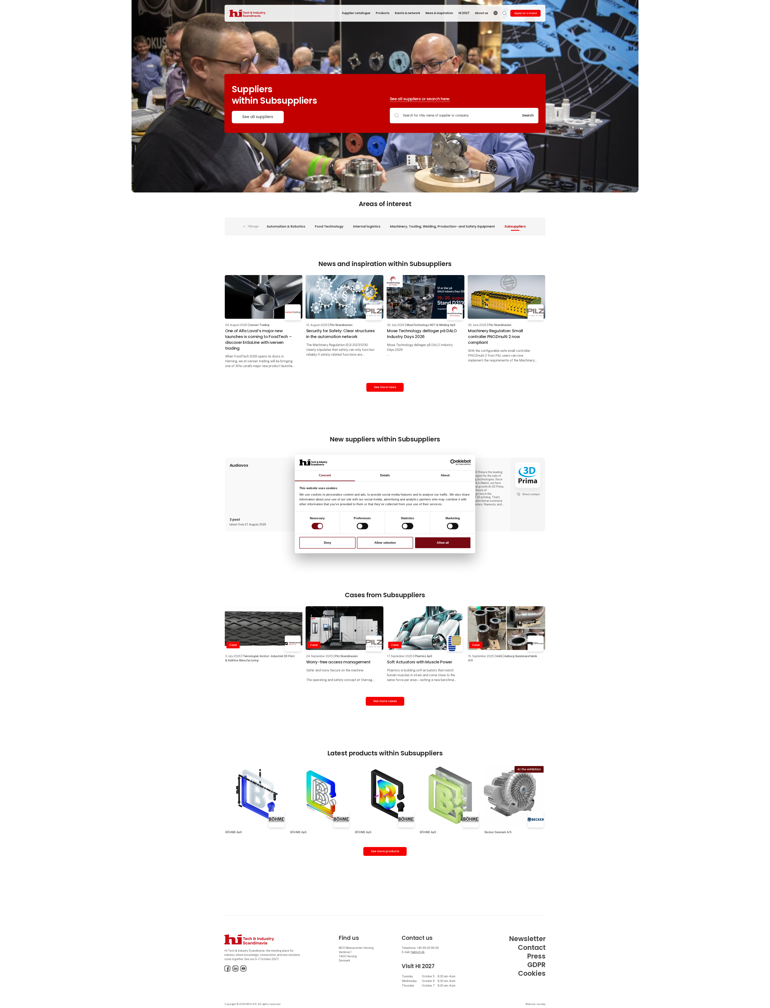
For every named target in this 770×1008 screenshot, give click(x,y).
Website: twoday (535, 1004)
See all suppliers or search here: (420, 99)
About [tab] (445, 475)
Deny (327, 542)
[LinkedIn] (235, 970)
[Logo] (247, 13)
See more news (385, 387)
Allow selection (385, 542)
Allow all (443, 542)
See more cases (385, 701)
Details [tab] (385, 475)
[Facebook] (227, 970)
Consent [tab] (325, 475)
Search (528, 115)
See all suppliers (257, 116)
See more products (385, 851)
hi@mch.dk (418, 952)
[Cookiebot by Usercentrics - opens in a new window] (453, 462)
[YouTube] (243, 970)
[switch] (362, 526)
